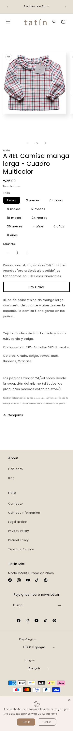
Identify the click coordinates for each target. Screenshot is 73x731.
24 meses (39, 218)
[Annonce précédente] (7, 6)
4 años (38, 226)
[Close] (69, 700)
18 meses (14, 218)
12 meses (38, 209)
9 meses (14, 209)
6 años (59, 226)
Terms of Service (21, 549)
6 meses (56, 200)
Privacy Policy (18, 531)
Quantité (9, 244)
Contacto (15, 469)
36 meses (15, 226)
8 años (12, 235)
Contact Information (24, 513)
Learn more (50, 713)
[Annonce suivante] (65, 6)
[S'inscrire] (59, 605)
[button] (8, 21)
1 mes (11, 200)
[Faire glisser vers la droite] (45, 143)
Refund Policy (18, 540)
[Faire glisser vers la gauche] (27, 143)
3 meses (33, 200)
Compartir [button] (15, 415)
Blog (11, 478)
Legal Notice (17, 522)
